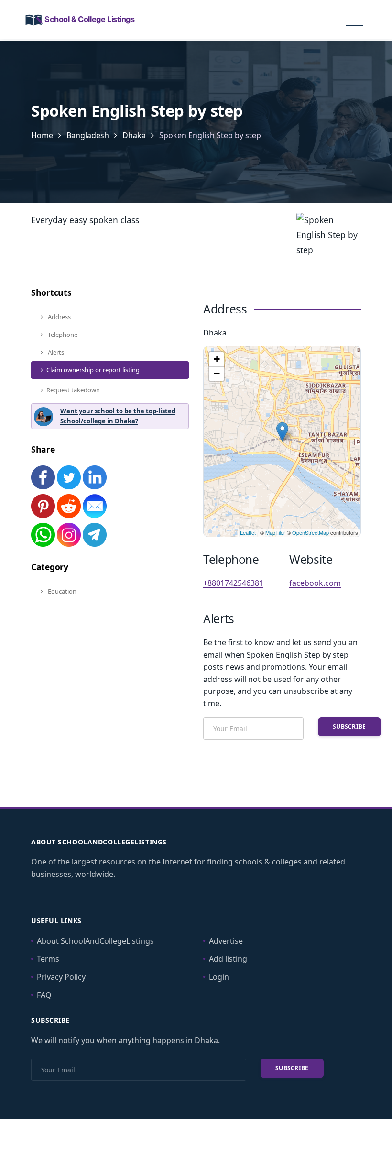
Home (42, 135)
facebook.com (315, 583)
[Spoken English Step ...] (282, 432)
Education (61, 591)
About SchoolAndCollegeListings (95, 941)
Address (58, 317)
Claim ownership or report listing (93, 370)
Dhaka (134, 135)
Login (219, 977)
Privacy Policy (61, 977)
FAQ (44, 995)
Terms (48, 958)
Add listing (228, 958)
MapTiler (275, 532)
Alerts (55, 352)
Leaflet (248, 532)
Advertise (226, 941)
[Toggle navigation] (354, 21)
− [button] (217, 373)
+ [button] (217, 359)
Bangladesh (87, 135)
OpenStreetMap (310, 532)
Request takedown (73, 390)
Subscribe (349, 727)
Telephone (61, 334)
